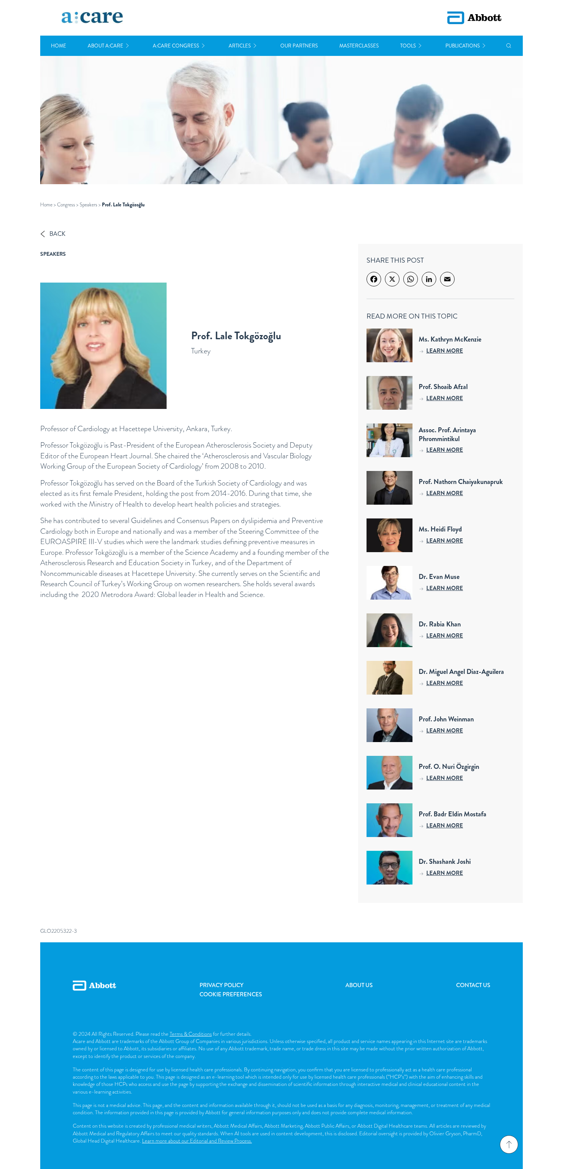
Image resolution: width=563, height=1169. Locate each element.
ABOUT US (359, 985)
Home (58, 45)
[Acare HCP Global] (92, 18)
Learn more (444, 351)
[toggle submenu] (127, 46)
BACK (57, 233)
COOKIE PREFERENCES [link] (231, 994)
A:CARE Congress (176, 45)
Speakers (88, 204)
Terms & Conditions (191, 1034)
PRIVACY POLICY (222, 985)
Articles (240, 45)
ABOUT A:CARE (105, 45)
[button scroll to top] (509, 1144)
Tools (408, 45)
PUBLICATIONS (462, 45)
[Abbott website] (474, 17)
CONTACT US (473, 985)
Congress (66, 204)
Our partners (299, 45)
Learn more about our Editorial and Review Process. (197, 1140)
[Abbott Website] (94, 994)
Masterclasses (359, 45)
